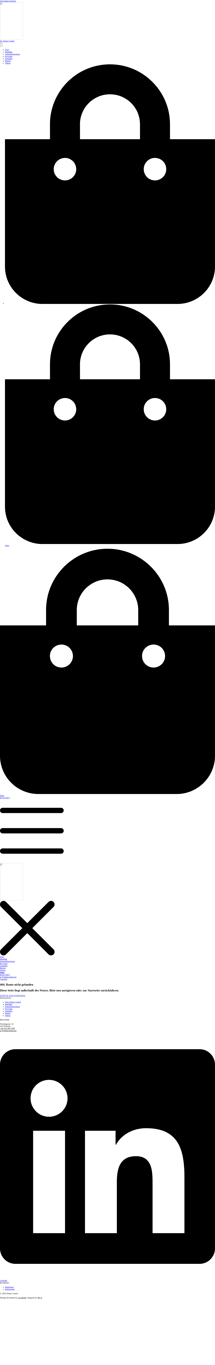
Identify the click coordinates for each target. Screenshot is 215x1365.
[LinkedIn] (107, 1278)
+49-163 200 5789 (7, 1028)
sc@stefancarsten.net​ (8, 1031)
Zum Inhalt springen (8, 1)
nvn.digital (22, 1298)
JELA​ (39, 1298)
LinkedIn (3, 1281)
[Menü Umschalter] (1, 44)
